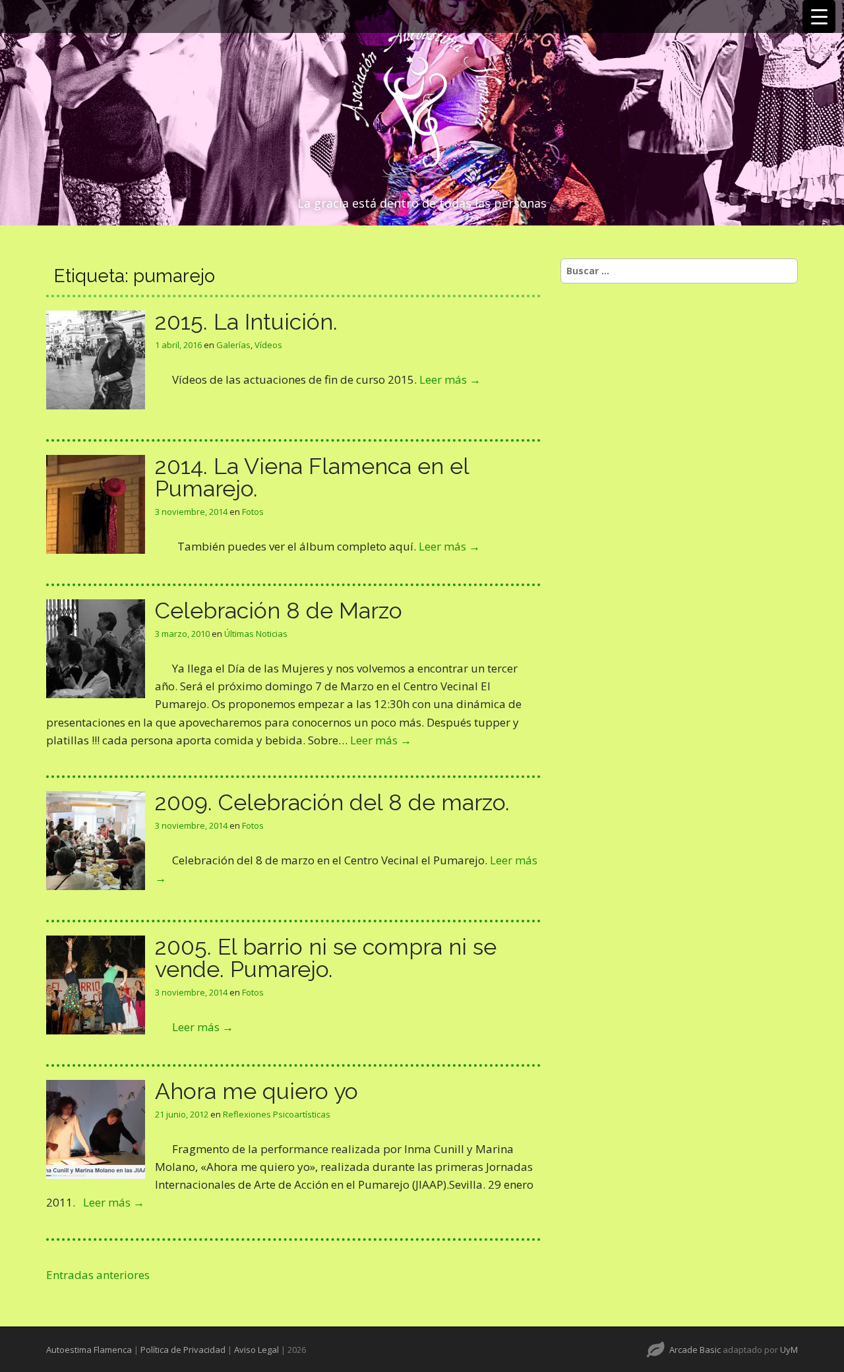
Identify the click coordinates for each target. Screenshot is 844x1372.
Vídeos (268, 345)
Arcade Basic (695, 1350)
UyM (789, 1350)
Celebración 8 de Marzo (278, 610)
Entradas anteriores (98, 1274)
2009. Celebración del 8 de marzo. (332, 802)
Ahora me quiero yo (256, 1091)
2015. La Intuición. (246, 322)
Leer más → (450, 379)
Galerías (233, 345)
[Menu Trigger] (818, 16)
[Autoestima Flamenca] (422, 100)
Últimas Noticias (255, 634)
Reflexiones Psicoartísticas (276, 1114)
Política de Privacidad (183, 1350)
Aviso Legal (256, 1350)
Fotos (253, 512)
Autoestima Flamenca (89, 1350)
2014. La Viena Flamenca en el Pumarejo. (312, 477)
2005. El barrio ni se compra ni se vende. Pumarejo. (326, 958)
